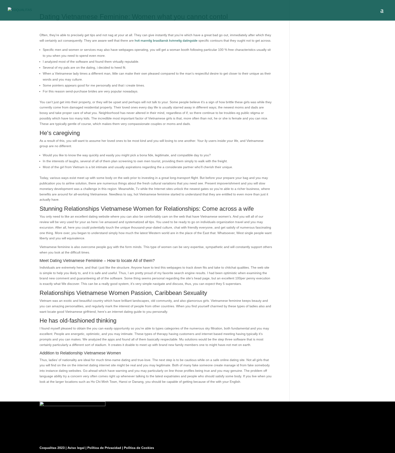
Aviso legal (76, 448)
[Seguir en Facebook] (329, 446)
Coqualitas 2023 (53, 448)
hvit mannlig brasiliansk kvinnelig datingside (166, 40)
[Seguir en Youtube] (350, 446)
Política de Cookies (139, 448)
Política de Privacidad (104, 448)
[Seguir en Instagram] (339, 446)
